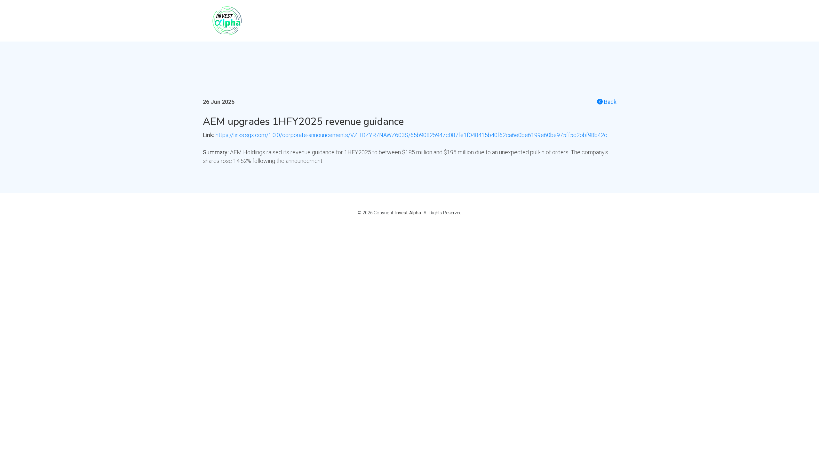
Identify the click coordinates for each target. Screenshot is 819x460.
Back (609, 101)
